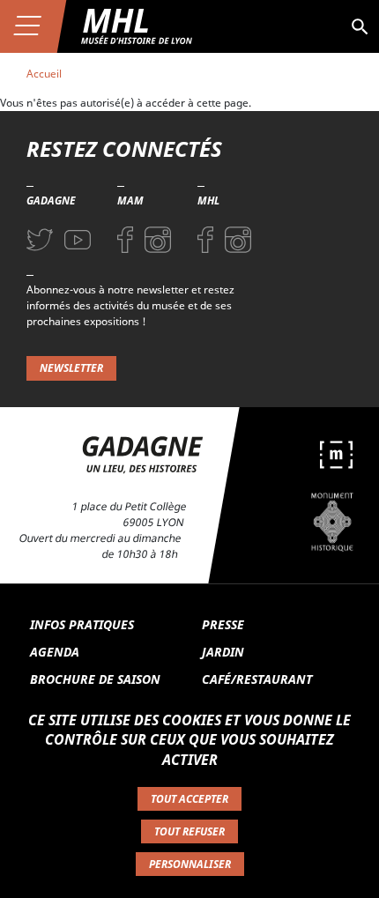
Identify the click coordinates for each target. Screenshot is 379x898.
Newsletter (71, 367)
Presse (223, 624)
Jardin (223, 651)
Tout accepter (189, 798)
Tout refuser (189, 831)
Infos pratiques (82, 624)
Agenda (54, 651)
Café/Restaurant (257, 679)
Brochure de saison (95, 679)
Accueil (44, 73)
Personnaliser (190, 864)
